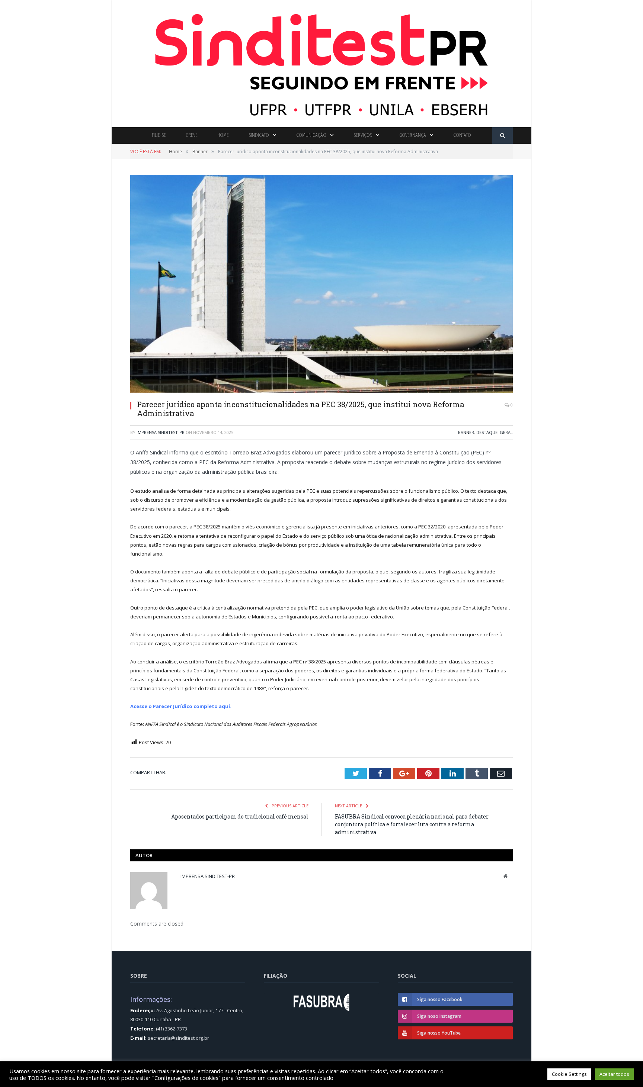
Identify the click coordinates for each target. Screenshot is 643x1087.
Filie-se (159, 135)
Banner (466, 432)
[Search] (502, 135)
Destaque (487, 432)
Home (223, 135)
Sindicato (259, 135)
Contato (462, 135)
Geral (506, 432)
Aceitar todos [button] (614, 1074)
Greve (192, 135)
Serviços (363, 135)
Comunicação (311, 135)
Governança (412, 135)
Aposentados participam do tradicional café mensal (239, 816)
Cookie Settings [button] (569, 1074)
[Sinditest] (321, 61)
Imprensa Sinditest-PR (161, 432)
